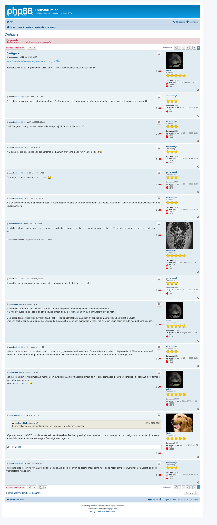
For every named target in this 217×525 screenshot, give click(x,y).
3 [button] (187, 47)
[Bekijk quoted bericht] (36, 423)
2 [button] (183, 47)
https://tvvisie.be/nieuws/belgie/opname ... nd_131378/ (33, 61)
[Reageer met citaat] (159, 54)
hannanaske (171, 250)
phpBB (93, 506)
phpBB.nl (113, 509)
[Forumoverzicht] (20, 11)
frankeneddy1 (171, 96)
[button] (176, 48)
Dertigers (11, 34)
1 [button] (179, 47)
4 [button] (191, 47)
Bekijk (18, 447)
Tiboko (168, 433)
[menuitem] (9, 22)
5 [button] (194, 47)
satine (168, 70)
